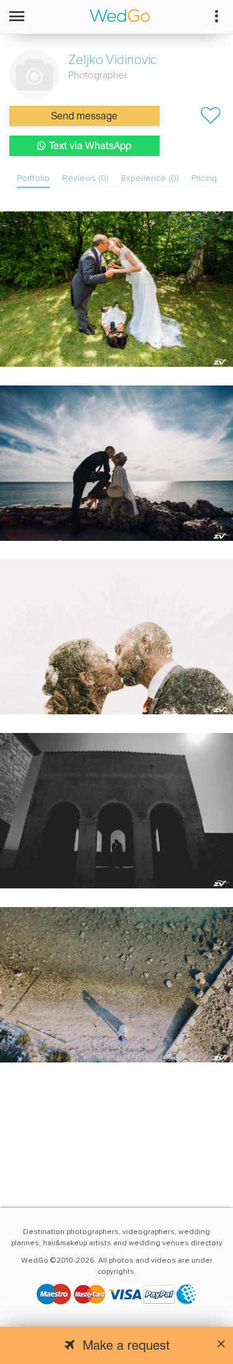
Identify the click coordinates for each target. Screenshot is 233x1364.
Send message (84, 117)
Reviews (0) (85, 178)
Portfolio (33, 178)
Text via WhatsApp (90, 146)
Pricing (204, 178)
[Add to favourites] (211, 116)
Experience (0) (150, 178)
